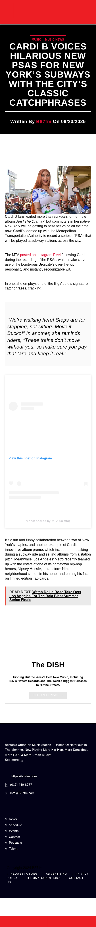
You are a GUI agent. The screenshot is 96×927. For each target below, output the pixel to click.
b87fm (43, 121)
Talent (13, 848)
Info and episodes (48, 695)
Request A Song (24, 873)
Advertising (56, 873)
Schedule (15, 825)
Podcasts (15, 842)
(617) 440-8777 (21, 784)
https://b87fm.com (24, 776)
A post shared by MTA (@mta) (48, 521)
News (13, 819)
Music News (54, 39)
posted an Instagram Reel (40, 255)
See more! (13, 759)
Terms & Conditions (43, 878)
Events (14, 831)
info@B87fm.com (22, 793)
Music (36, 39)
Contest (14, 837)
